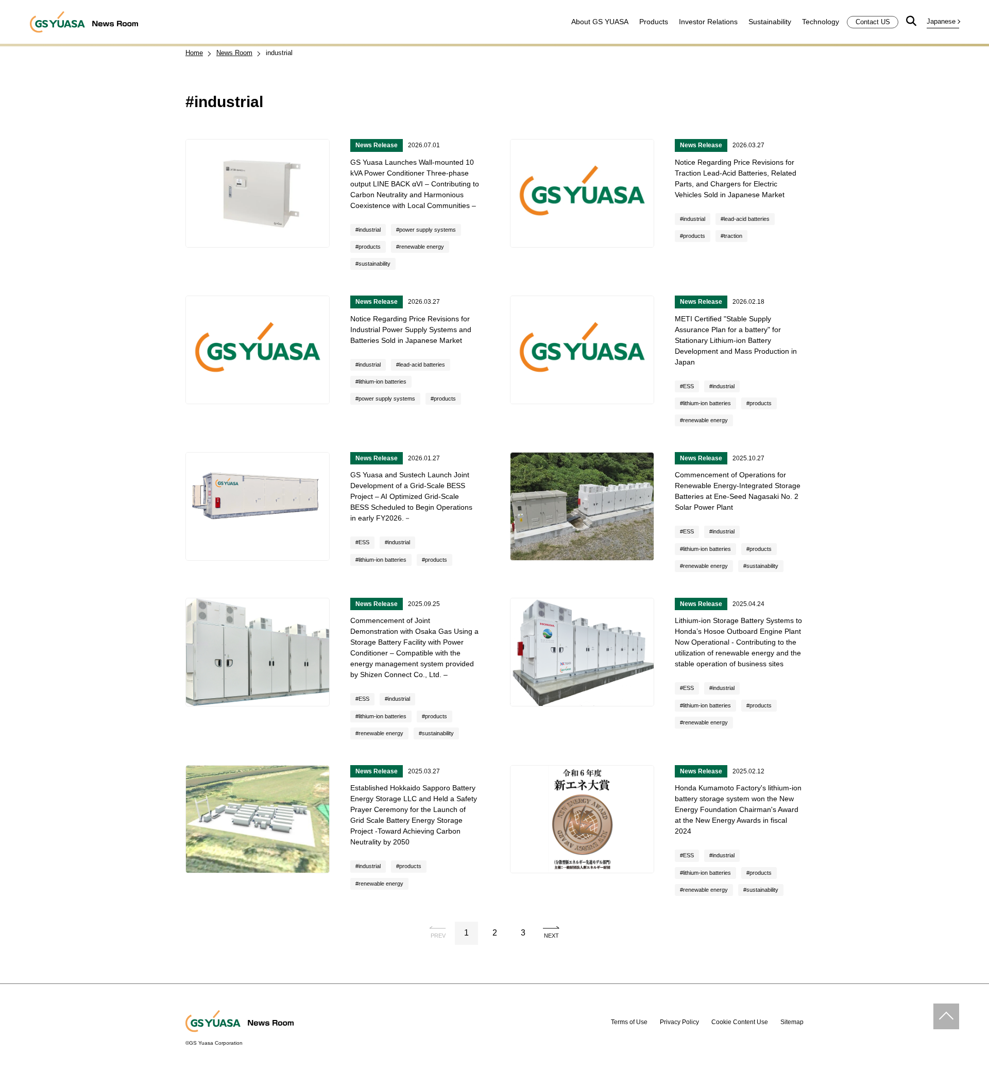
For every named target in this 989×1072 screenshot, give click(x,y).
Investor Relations (708, 22)
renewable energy (421, 247)
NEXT (551, 935)
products (370, 247)
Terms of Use (629, 1022)
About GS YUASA (599, 22)
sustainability (374, 264)
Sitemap (792, 1022)
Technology (820, 22)
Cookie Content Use (739, 1022)
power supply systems (427, 230)
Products (653, 22)
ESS (688, 386)
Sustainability (769, 22)
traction (733, 236)
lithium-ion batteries (382, 381)
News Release (376, 145)
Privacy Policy (679, 1022)
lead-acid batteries (747, 219)
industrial (370, 230)
